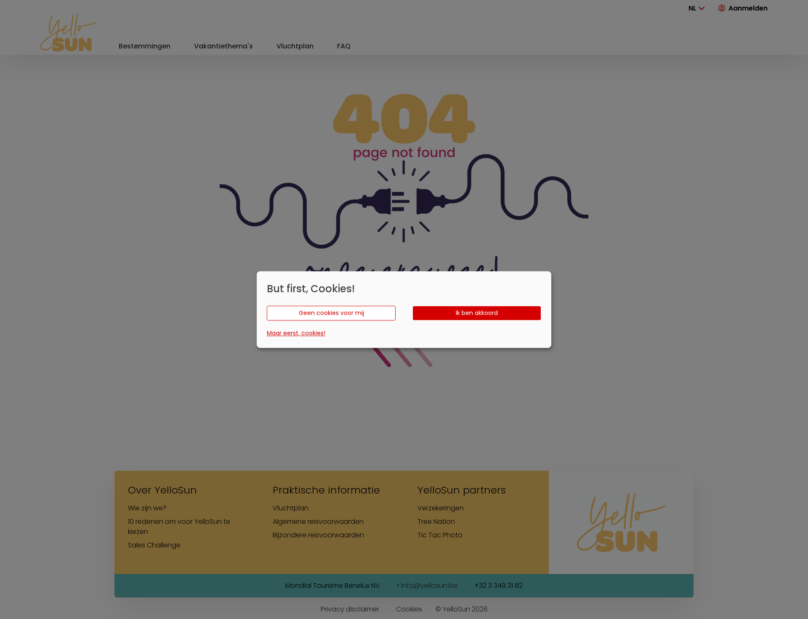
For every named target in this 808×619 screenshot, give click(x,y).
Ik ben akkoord (477, 313)
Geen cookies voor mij (331, 313)
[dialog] (404, 309)
